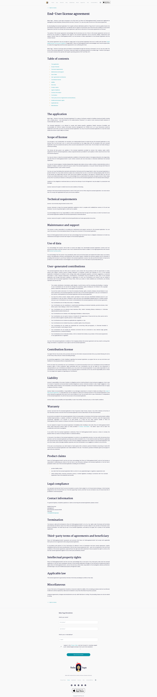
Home (53, 2)
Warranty (53, 85)
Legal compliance (55, 90)
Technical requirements (57, 69)
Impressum (73, 680)
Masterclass (72, 2)
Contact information (56, 92)
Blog (66, 2)
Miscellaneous (54, 105)
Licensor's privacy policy (55, 251)
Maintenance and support (57, 72)
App (57, 2)
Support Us (83, 2)
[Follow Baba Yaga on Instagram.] (75, 685)
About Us (62, 2)
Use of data (54, 74)
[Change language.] (100, 2)
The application (55, 64)
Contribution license (56, 79)
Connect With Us (94, 2)
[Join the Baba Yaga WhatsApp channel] (82, 685)
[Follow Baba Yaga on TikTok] (78, 685)
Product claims (55, 87)
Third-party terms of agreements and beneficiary (63, 97)
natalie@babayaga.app (53, 513)
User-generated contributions (58, 77)
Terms (68, 680)
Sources (79, 680)
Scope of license (55, 66)
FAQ (88, 2)
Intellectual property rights (57, 100)
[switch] (60, 646)
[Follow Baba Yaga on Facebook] (85, 685)
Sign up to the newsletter (78, 654)
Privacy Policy (74, 645)
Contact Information (84, 426)
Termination (54, 95)
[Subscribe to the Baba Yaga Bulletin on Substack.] (71, 685)
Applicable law (54, 103)
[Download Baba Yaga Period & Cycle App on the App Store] (106, 2)
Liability (53, 82)
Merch (77, 2)
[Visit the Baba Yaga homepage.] (47, 2)
